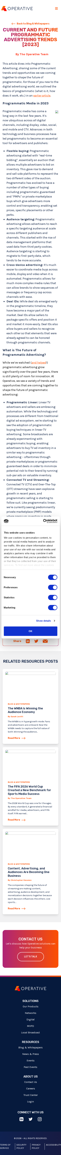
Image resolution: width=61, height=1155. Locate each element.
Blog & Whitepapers (19, 704)
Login (30, 1101)
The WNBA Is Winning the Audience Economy (25, 710)
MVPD (30, 1026)
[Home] (17, 8)
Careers (30, 1088)
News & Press (30, 1054)
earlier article (41, 95)
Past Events (30, 1067)
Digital (31, 1019)
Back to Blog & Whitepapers (33, 23)
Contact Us (30, 1082)
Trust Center (30, 1095)
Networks (30, 1012)
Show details (43, 620)
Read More (14, 738)
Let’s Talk (30, 956)
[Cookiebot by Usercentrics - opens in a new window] (43, 521)
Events (30, 1060)
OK (30, 631)
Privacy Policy (36, 1146)
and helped (39, 362)
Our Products (30, 1006)
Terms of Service (5, 1146)
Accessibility (53, 1144)
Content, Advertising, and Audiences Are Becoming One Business (28, 872)
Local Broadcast (30, 1032)
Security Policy (21, 1146)
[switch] (52, 587)
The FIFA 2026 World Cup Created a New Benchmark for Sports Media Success (29, 790)
